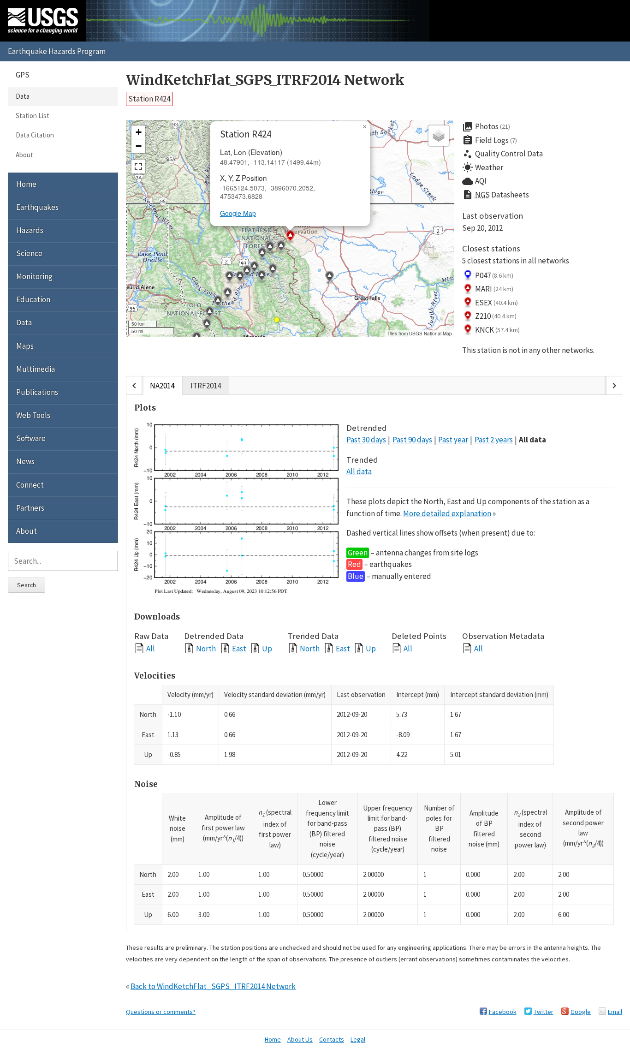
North (206, 648)
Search (26, 585)
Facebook (503, 1011)
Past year (453, 440)
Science (29, 253)
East (239, 648)
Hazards (29, 230)
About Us (300, 1039)
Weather (482, 167)
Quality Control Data (502, 154)
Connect (30, 485)
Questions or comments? (161, 1011)
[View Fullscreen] (138, 166)
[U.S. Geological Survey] (43, 21)
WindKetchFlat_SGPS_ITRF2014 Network (265, 80)
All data (532, 440)
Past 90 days (412, 440)
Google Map (238, 213)
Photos (486, 126)
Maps (25, 346)
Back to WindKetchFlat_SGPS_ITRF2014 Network (213, 986)
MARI (494, 289)
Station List (32, 115)
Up (267, 648)
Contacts (331, 1039)
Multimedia (35, 369)
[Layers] (438, 135)
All (150, 648)
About (24, 154)
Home (26, 184)
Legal (358, 1039)
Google (581, 1011)
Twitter (543, 1011)
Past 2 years (494, 440)
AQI (474, 181)
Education (33, 299)
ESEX (496, 303)
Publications (37, 392)
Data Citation (35, 135)
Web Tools (33, 415)
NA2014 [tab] (162, 386)
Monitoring (34, 276)
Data (23, 96)
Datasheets (495, 194)
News (25, 461)
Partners (30, 508)
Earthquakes (37, 207)
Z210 (496, 316)
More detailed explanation (447, 513)
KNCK (497, 330)
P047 (494, 275)
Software (31, 438)
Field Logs (489, 140)
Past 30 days (366, 440)
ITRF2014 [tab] (205, 386)
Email (615, 1011)
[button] (227, 294)
